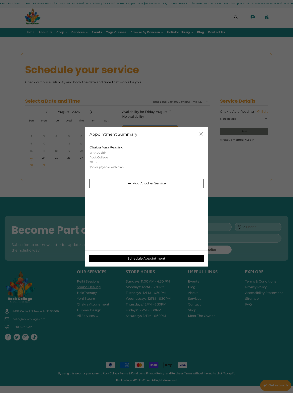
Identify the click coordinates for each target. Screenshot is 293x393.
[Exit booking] (201, 133)
